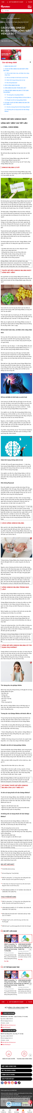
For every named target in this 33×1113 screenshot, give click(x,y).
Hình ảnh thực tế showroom (9, 1025)
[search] (2, 10)
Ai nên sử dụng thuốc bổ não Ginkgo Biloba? (18, 107)
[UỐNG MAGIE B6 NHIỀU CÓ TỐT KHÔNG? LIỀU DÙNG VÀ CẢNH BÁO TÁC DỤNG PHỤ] (25, 939)
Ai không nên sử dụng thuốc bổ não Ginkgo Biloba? (17, 110)
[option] (11, 949)
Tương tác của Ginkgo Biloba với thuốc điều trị (19, 97)
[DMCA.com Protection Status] (27, 1104)
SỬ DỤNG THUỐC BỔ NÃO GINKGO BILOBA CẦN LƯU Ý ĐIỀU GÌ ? (16, 103)
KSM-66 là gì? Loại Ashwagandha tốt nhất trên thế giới (16, 926)
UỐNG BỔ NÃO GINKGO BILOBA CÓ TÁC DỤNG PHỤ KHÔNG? (16, 91)
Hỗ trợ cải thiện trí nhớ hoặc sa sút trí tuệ (17, 77)
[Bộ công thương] (14, 1104)
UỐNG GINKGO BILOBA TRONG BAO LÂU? (15, 88)
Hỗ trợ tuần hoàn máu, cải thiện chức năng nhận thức (17, 74)
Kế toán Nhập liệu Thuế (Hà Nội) (10, 873)
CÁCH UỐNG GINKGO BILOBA (12, 85)
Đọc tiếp (6, 961)
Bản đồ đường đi (6, 1027)
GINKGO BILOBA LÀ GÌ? (10, 66)
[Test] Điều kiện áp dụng (8, 869)
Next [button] (30, 949)
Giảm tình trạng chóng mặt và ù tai (16, 80)
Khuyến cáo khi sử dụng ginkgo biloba (16, 100)
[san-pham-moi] (11, 54)
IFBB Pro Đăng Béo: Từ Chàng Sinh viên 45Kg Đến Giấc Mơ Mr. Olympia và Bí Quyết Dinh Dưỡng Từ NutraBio (11, 947)
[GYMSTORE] (11, 6)
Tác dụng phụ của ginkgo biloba (15, 95)
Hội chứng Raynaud (12, 82)
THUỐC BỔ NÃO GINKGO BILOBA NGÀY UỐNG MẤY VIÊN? (15, 69)
